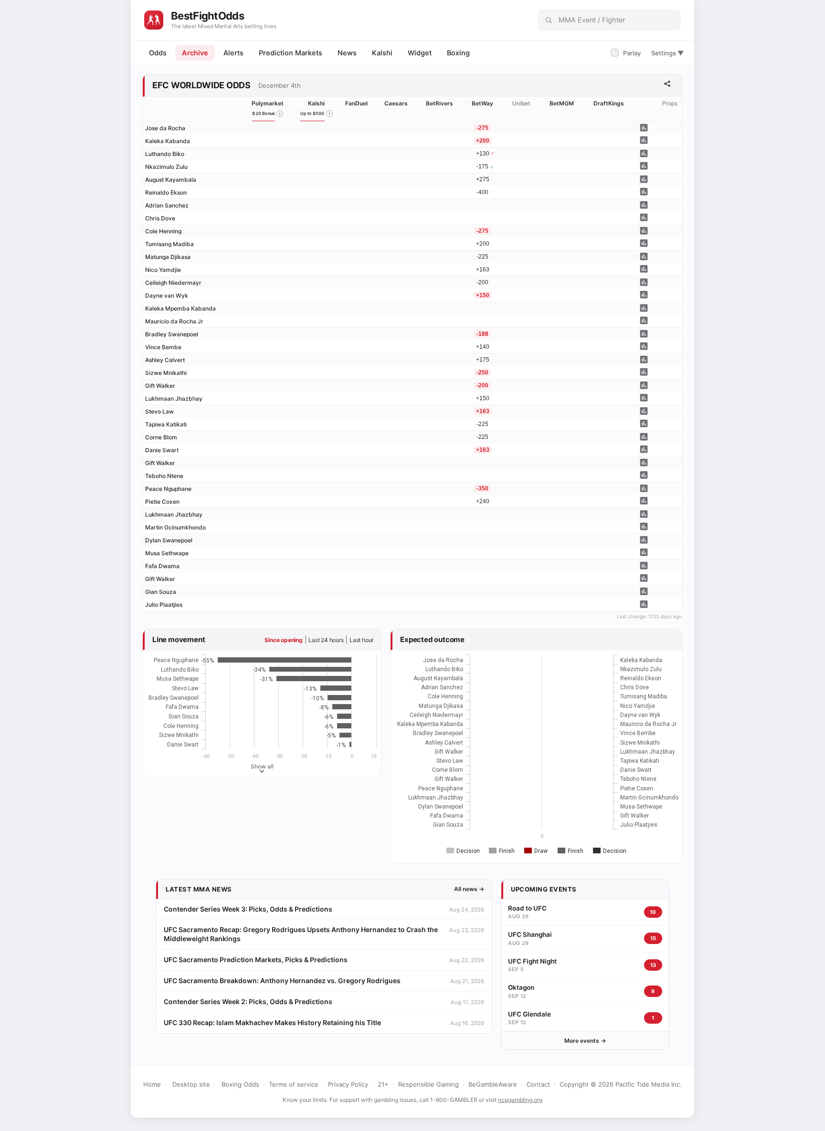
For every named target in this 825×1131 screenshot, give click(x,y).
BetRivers (439, 103)
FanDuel (356, 103)
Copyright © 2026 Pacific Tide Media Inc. (621, 1084)
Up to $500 (312, 113)
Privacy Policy (348, 1084)
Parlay (627, 53)
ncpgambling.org (520, 1099)
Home (152, 1084)
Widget (420, 53)
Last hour (361, 639)
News (347, 53)
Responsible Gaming (428, 1084)
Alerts (233, 53)
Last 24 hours (325, 639)
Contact (538, 1084)
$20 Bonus (263, 113)
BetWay (482, 103)
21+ (383, 1084)
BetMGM (562, 103)
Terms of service (293, 1084)
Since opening (283, 639)
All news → (469, 888)
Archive (195, 53)
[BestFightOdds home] (153, 20)
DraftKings (608, 103)
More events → (585, 1040)
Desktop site (191, 1084)
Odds (158, 53)
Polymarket (268, 103)
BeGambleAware (492, 1084)
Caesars (396, 103)
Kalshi (382, 53)
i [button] (280, 113)
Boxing (458, 53)
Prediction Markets (290, 53)
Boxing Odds (240, 1084)
